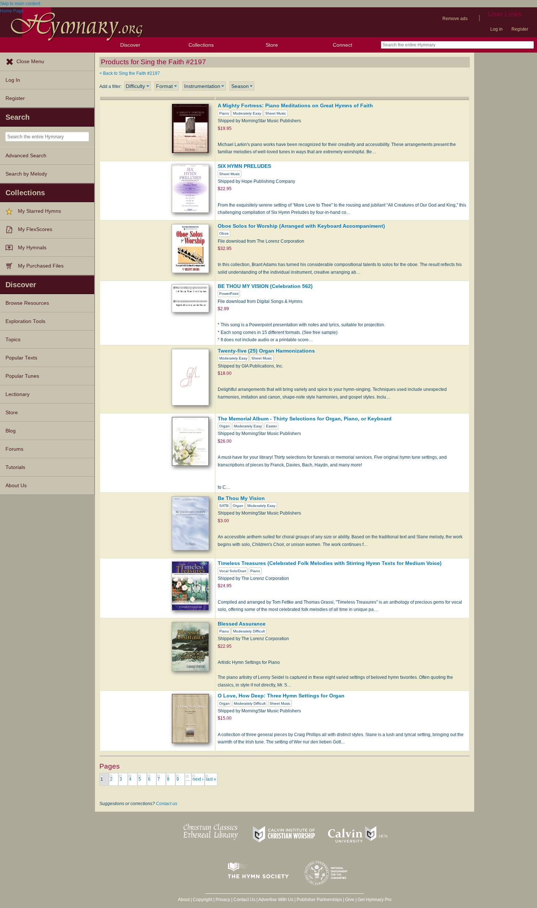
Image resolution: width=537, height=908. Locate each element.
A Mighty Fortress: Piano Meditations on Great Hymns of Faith (295, 105)
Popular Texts (21, 358)
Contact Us (244, 899)
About (184, 899)
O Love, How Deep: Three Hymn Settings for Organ (281, 696)
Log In (12, 80)
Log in (496, 29)
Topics (12, 339)
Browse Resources (27, 303)
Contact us (166, 803)
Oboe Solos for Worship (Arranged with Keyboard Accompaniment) (301, 226)
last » (211, 779)
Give (349, 899)
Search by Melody (26, 174)
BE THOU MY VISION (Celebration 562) (265, 286)
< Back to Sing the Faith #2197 (129, 73)
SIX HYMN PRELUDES (244, 166)
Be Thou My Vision (241, 498)
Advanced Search (25, 155)
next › (198, 779)
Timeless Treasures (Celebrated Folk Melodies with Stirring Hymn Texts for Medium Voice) (330, 563)
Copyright (202, 899)
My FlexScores (35, 229)
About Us (16, 485)
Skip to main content (20, 3)
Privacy (223, 899)
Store (272, 45)
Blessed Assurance (242, 624)
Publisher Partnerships (319, 899)
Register (519, 29)
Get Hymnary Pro (375, 899)
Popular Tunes (22, 376)
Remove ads (455, 18)
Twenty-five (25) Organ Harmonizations (266, 351)
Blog (10, 431)
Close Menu (30, 61)
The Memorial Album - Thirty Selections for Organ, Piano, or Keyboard (305, 419)
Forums (14, 449)
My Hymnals (32, 247)
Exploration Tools (25, 321)
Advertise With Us (275, 899)
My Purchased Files (41, 266)
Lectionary (17, 394)
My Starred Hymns (39, 211)
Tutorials (15, 467)
